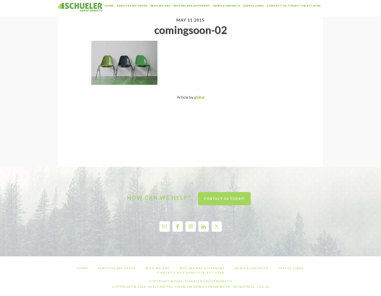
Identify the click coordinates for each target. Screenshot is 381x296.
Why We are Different (202, 268)
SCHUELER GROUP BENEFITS (80, 8)
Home (82, 268)
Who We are (158, 268)
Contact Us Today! (224, 198)
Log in (263, 287)
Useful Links (291, 268)
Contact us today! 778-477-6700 (190, 272)
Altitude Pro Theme (167, 287)
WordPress (243, 287)
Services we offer (117, 268)
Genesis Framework (211, 287)
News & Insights (251, 268)
